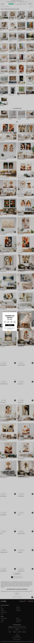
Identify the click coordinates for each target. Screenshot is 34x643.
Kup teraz (10, 325)
